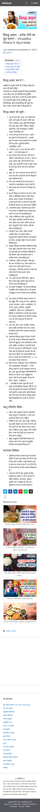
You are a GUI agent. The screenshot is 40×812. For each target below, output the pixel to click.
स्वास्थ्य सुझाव (7, 719)
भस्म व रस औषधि (8, 726)
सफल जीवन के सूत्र (9, 740)
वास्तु (4, 743)
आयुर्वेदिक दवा (7, 722)
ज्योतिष (5, 768)
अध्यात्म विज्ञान (7, 754)
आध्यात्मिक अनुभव (8, 764)
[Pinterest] (20, 491)
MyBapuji (6, 3)
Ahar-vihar (11, 631)
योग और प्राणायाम (8, 747)
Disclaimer (14, 806)
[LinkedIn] (15, 491)
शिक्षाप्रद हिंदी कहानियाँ (10, 757)
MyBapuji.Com (27, 802)
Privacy (21, 806)
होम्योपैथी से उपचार (9, 733)
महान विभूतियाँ (7, 761)
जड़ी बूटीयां (6, 729)
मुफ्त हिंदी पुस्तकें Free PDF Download (16, 705)
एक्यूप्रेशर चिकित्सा (9, 712)
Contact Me (16, 804)
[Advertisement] (20, 661)
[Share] (31, 491)
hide (17, 60)
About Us (7, 804)
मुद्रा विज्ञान (6, 736)
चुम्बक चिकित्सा (8, 715)
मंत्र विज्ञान (6, 750)
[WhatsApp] (26, 491)
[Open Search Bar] (26, 3)
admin (9, 52)
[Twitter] (5, 491)
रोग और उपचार (8, 708)
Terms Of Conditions (29, 804)
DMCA (27, 806)
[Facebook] (10, 491)
